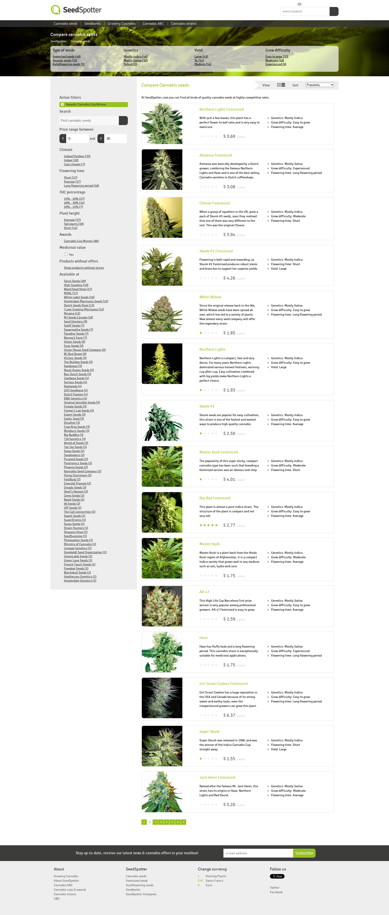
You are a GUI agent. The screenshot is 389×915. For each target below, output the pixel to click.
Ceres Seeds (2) (74, 496)
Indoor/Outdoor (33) (77, 156)
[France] (291, 4)
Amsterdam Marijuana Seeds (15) (86, 301)
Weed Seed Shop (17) (78, 289)
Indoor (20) (71, 160)
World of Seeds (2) (76, 443)
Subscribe (304, 853)
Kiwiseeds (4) (73, 386)
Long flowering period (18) (81, 186)
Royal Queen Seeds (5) (79, 370)
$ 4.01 (234, 479)
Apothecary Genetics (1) (80, 577)
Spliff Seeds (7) (74, 325)
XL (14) (199, 60)
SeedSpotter (76, 10)
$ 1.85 (234, 333)
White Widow (210, 297)
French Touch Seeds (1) (79, 564)
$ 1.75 (234, 576)
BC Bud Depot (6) (75, 354)
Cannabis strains (184, 24)
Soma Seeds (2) (74, 451)
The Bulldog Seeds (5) (78, 362)
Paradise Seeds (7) (76, 334)
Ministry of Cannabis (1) (80, 544)
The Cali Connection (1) (79, 512)
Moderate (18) (274, 60)
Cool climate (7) (74, 164)
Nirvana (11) (72, 313)
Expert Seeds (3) (75, 415)
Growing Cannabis (122, 24)
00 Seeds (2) (72, 504)
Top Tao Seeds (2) (75, 447)
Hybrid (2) (130, 64)
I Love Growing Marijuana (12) (84, 309)
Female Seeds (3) (75, 406)
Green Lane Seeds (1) (78, 560)
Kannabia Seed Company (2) (82, 471)
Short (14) (70, 228)
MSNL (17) (71, 293)
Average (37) (72, 220)
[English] (282, 4)
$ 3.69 (234, 136)
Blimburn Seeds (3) (76, 431)
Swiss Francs (214, 881)
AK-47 (204, 592)
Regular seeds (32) (65, 60)
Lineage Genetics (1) (78, 548)
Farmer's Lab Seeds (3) (79, 411)
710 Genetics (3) (75, 439)
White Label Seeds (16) (79, 297)
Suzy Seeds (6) (74, 346)
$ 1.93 (234, 390)
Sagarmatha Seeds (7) (78, 330)
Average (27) (72, 182)
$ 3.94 (234, 235)
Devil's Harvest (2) (76, 491)
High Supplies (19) (76, 285)
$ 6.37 (234, 715)
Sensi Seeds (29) (75, 281)
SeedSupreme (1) (75, 536)
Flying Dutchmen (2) (78, 475)
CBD (56, 899)
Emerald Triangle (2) (77, 483)
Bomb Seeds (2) (74, 500)
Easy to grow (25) (276, 56)
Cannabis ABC (153, 24)
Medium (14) (202, 64)
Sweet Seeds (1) (74, 516)
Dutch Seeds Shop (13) (79, 305)
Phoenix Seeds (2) (76, 467)
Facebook (276, 892)
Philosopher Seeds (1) (78, 540)
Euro (209, 885)
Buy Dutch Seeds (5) (77, 374)
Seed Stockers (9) (75, 321)
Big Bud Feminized (214, 498)
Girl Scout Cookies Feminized (223, 684)
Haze (203, 638)
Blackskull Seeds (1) (77, 572)
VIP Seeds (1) (72, 508)
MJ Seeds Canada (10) (78, 317)
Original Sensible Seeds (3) (82, 402)
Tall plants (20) (74, 224)
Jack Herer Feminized (217, 777)
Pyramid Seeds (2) (76, 459)
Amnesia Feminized (215, 155)
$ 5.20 (234, 804)
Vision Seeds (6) (74, 342)
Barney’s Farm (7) (75, 338)
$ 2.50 (234, 433)
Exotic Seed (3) (74, 419)
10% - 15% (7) (73, 207)
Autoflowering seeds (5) (69, 64)
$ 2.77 (234, 525)
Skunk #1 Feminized (216, 251)
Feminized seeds (137, 881)
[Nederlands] (286, 4)
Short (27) (70, 177)
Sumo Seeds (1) (74, 524)
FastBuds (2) (72, 479)
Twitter (274, 888)
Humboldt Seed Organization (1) (85, 552)
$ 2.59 (234, 619)
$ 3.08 (234, 187)
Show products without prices (84, 268)
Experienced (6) (275, 64)
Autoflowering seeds (139, 885)
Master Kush (209, 544)
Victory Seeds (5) (75, 358)
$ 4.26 (234, 278)
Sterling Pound (216, 876)
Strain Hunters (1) (76, 528)
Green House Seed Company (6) (85, 350)
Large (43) (201, 56)
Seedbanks (92, 24)
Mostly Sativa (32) (136, 60)
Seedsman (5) (73, 366)
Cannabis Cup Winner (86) (81, 241)
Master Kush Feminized (218, 452)
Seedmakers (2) (74, 455)
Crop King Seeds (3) (77, 427)
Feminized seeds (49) (67, 56)
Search (334, 11)
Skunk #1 (207, 406)
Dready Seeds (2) (75, 487)
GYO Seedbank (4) (76, 390)
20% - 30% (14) (74, 203)
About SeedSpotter (66, 881)
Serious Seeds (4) (75, 382)
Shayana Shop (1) (76, 532)
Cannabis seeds (65, 24)
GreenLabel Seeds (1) (78, 556)
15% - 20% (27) (74, 199)
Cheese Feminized (214, 203)
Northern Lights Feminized (221, 109)
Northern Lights (212, 349)
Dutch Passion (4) (76, 394)
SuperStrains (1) (75, 520)
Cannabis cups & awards (70, 890)
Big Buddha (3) (74, 435)
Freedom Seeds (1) (76, 568)
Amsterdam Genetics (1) (80, 581)
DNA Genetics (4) (75, 398)
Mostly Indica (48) (136, 56)
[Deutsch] (295, 4)
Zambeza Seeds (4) (76, 378)
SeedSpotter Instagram (141, 894)
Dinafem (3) (72, 423)
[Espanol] (299, 4)
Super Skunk (209, 731)
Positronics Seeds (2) (78, 463)
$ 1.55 (234, 759)
